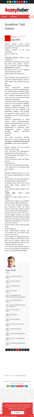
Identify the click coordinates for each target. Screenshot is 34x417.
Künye (10, 381)
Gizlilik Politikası (17, 381)
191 (12, 350)
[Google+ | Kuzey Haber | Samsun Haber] (17, 2)
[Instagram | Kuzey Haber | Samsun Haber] (24, 2)
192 (15, 350)
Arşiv (18, 383)
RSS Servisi (13, 383)
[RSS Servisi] (10, 2)
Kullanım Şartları (26, 381)
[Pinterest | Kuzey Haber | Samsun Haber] (22, 2)
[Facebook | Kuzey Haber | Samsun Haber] (12, 2)
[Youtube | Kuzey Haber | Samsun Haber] (20, 2)
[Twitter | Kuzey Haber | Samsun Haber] (15, 2)
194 (20, 350)
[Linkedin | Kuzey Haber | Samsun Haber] (27, 2)
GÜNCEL (4, 17)
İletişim (22, 383)
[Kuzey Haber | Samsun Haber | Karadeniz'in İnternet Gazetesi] (8, 2)
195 (23, 350)
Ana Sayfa (5, 381)
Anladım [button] (17, 412)
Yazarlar (13, 36)
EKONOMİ (13, 17)
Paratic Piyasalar (12, 375)
